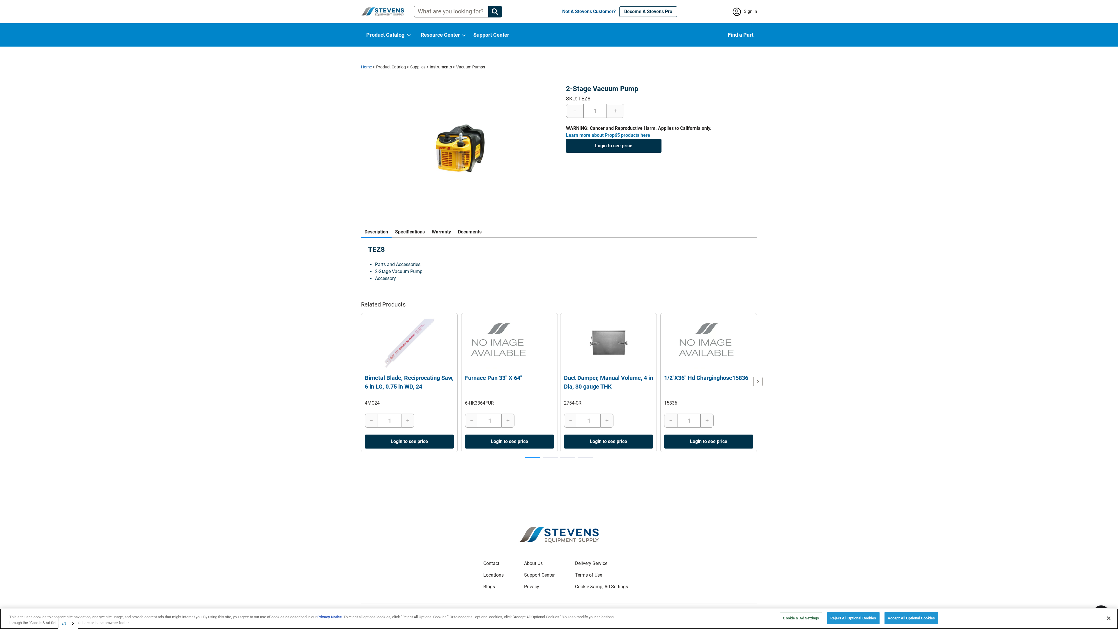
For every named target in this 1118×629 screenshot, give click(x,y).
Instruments (441, 67)
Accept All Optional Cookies (911, 618)
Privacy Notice (329, 617)
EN (63, 623)
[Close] (1108, 618)
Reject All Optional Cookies (853, 618)
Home (366, 67)
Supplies (417, 67)
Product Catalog (391, 67)
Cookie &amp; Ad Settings (601, 586)
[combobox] (68, 623)
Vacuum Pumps (470, 67)
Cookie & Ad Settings (801, 618)
